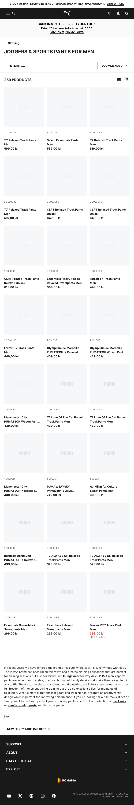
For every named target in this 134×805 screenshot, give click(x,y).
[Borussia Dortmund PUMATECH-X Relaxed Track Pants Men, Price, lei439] (24, 534)
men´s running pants (22, 705)
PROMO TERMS (74, 31)
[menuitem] (9, 795)
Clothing (13, 43)
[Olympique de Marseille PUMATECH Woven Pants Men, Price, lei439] (110, 326)
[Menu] (7, 13)
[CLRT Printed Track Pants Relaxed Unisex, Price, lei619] (24, 257)
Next (7, 716)
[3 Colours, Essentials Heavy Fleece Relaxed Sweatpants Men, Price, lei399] (67, 257)
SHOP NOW (57, 31)
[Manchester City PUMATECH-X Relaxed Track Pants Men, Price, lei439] (24, 465)
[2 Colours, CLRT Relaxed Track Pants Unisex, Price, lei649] (67, 188)
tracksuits (119, 701)
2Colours (10, 132)
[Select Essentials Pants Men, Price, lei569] (67, 119)
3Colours (53, 271)
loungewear (71, 676)
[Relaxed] (126, 79)
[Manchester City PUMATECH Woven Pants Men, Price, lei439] (24, 396)
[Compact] (119, 79)
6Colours (53, 548)
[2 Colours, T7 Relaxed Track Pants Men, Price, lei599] (24, 119)
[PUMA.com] (67, 13)
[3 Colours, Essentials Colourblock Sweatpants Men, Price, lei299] (24, 603)
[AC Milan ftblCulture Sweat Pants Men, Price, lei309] (110, 465)
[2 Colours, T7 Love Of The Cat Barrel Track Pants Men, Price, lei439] (67, 396)
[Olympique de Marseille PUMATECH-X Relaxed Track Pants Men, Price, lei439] (67, 326)
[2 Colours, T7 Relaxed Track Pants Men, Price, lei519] (110, 119)
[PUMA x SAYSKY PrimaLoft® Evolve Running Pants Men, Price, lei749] (67, 465)
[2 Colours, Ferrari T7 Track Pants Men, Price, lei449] (110, 257)
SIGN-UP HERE (115, 3)
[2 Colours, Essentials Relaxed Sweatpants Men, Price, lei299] (67, 603)
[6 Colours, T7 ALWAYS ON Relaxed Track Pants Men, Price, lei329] (67, 534)
